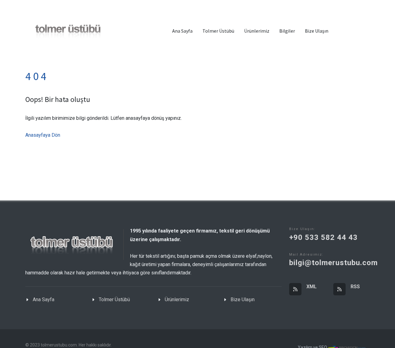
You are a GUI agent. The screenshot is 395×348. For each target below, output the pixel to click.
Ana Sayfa (182, 31)
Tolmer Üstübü (218, 31)
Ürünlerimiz (256, 31)
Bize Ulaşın (316, 31)
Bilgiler (287, 31)
